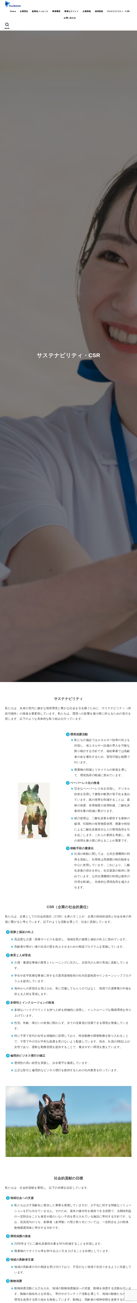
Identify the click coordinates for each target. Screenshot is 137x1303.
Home (13, 11)
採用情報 (99, 11)
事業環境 (56, 11)
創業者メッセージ (40, 11)
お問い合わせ (70, 18)
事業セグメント (71, 11)
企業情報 (87, 11)
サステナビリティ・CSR (118, 11)
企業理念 (24, 11)
